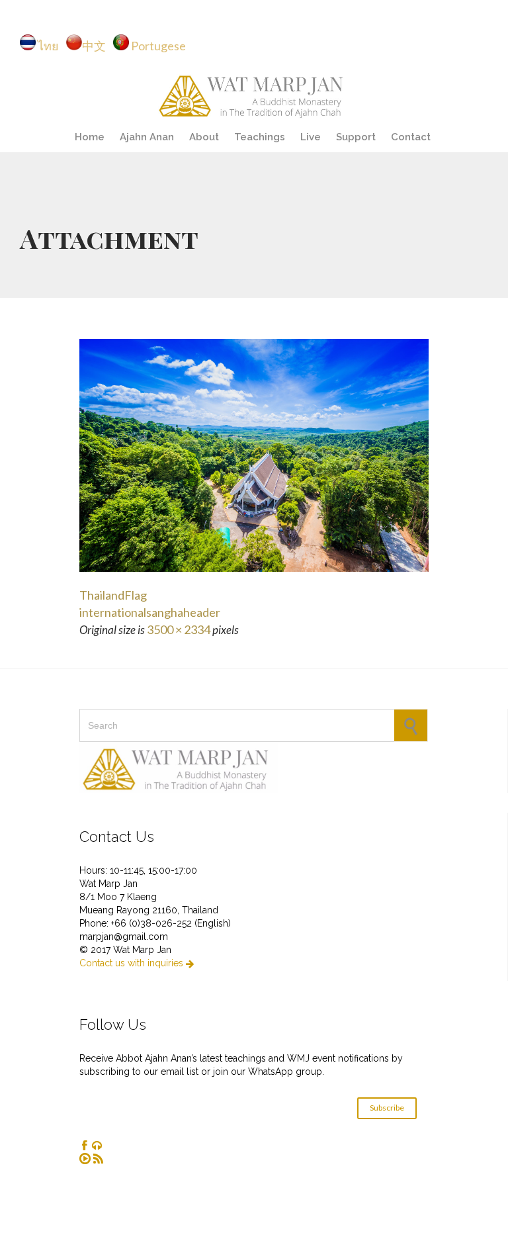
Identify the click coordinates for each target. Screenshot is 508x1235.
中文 (97, 45)
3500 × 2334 (178, 629)
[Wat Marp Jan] (254, 94)
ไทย (51, 45)
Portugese (158, 45)
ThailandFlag (113, 595)
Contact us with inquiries (136, 963)
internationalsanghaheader (149, 612)
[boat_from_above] (254, 455)
